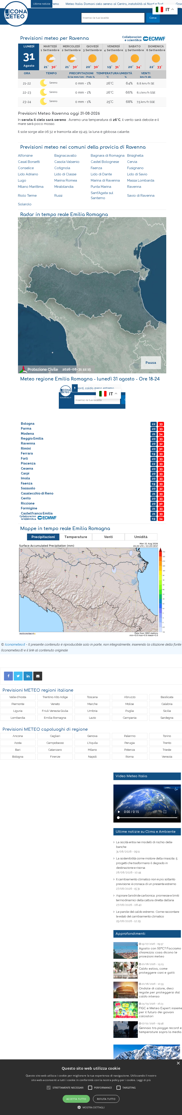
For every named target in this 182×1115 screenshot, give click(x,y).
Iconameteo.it (15, 645)
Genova (92, 736)
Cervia (132, 162)
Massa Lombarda (140, 180)
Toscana (92, 697)
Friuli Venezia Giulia (55, 711)
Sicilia (167, 711)
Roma (130, 756)
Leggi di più (144, 1080)
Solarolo (25, 204)
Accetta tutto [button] (76, 1099)
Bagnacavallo (65, 156)
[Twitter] (18, 676)
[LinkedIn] (28, 676)
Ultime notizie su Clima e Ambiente (146, 832)
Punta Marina (101, 187)
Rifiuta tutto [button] (106, 1099)
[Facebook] (8, 676)
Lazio (92, 717)
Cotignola (62, 168)
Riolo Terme (27, 196)
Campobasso (55, 743)
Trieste (167, 749)
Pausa (151, 363)
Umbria (92, 711)
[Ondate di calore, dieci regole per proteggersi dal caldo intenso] (125, 990)
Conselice (26, 168)
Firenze (55, 756)
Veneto (55, 704)
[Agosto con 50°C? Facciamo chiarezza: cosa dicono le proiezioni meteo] (125, 950)
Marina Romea (65, 180)
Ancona (18, 736)
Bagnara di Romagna (108, 156)
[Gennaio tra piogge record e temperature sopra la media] (125, 1029)
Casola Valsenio (66, 162)
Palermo (129, 736)
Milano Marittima (31, 187)
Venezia (167, 756)
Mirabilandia (63, 187)
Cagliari (55, 736)
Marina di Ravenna (105, 180)
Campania (129, 717)
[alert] (91, 1087)
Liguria (17, 711)
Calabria (167, 704)
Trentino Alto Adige (55, 697)
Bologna (17, 756)
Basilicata (167, 697)
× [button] (178, 1063)
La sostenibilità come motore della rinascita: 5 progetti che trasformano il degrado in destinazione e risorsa (146, 863)
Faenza (96, 168)
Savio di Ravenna (140, 196)
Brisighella (135, 156)
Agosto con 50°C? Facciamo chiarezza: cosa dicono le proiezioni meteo (160, 952)
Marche (92, 704)
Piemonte (18, 704)
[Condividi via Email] (37, 676)
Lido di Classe (65, 174)
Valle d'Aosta (17, 697)
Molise (129, 704)
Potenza (129, 749)
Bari (17, 749)
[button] (91, 1107)
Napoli (92, 756)
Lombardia (18, 717)
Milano (92, 749)
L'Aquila (92, 743)
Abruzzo (129, 697)
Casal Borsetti (29, 162)
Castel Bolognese (105, 162)
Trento (167, 743)
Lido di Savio (137, 174)
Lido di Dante (101, 174)
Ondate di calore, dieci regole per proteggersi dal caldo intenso (159, 992)
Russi (58, 196)
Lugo (22, 180)
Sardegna (166, 717)
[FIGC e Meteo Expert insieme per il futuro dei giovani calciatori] (125, 1009)
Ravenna (134, 187)
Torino (167, 736)
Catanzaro (55, 749)
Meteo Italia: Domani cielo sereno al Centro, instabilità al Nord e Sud (90, 4)
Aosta (18, 743)
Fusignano (135, 168)
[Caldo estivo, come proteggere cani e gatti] (125, 970)
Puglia (129, 711)
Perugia (130, 743)
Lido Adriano (28, 174)
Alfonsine (25, 156)
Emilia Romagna (55, 717)
